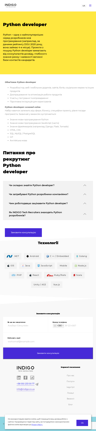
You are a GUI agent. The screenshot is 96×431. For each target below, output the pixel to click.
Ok (82, 423)
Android (34, 256)
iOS (12, 265)
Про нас (70, 375)
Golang (83, 256)
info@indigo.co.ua (25, 389)
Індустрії (70, 387)
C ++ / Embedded (59, 256)
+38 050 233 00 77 (25, 384)
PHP (19, 275)
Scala (79, 275)
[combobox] (58, 325)
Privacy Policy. (37, 425)
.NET (16, 256)
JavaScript (46, 265)
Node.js (82, 265)
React (36, 275)
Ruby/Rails (60, 275)
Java (27, 265)
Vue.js (56, 284)
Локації (70, 393)
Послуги (70, 381)
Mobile (63, 265)
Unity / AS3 (40, 284)
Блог (70, 404)
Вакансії (70, 399)
